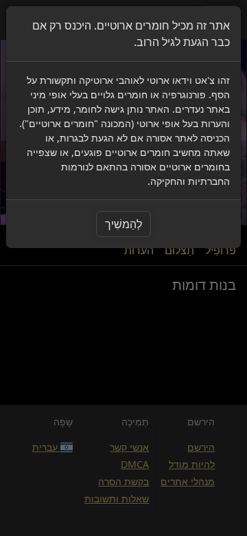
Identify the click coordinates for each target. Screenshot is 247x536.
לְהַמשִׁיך (123, 224)
